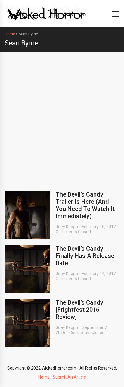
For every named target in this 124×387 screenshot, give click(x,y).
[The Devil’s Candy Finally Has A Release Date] (27, 269)
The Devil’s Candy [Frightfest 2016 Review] (79, 309)
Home (10, 34)
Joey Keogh (67, 226)
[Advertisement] (62, 117)
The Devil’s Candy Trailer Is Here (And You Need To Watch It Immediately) (85, 205)
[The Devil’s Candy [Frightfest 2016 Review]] (27, 323)
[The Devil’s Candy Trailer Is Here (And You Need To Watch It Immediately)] (27, 215)
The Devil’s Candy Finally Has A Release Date (85, 256)
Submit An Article (69, 377)
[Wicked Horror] (46, 13)
